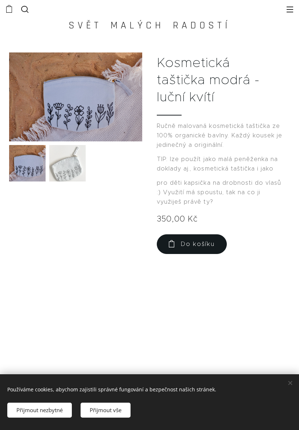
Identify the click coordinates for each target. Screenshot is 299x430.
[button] (24, 9)
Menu (290, 9)
